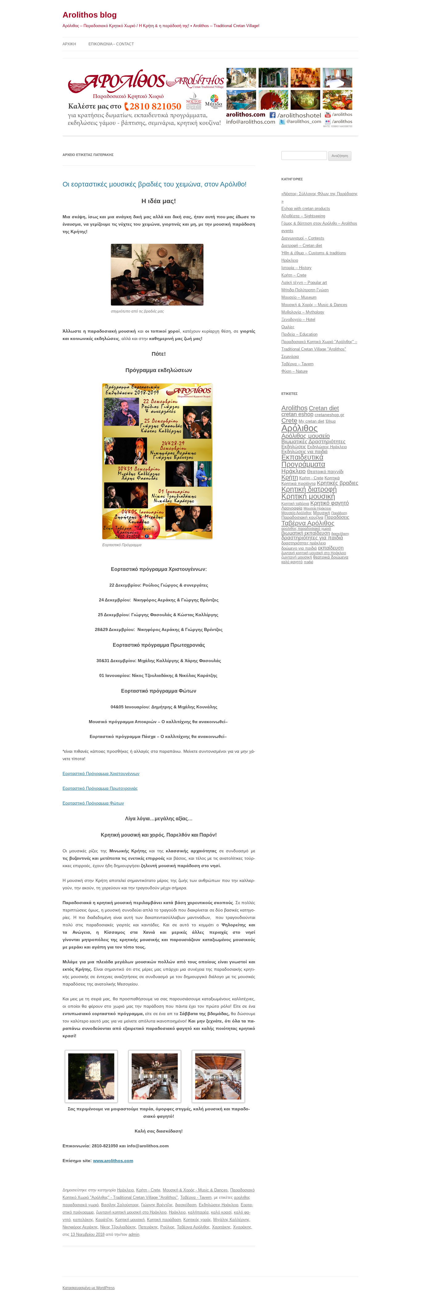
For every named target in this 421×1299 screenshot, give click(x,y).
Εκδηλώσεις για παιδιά (304, 451)
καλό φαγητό (292, 562)
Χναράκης (242, 1227)
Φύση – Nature (294, 371)
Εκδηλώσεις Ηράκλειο (218, 1205)
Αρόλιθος (299, 428)
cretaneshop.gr (329, 414)
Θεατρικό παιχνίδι (325, 471)
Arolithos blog (90, 14)
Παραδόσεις (337, 517)
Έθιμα (330, 421)
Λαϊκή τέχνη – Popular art (304, 282)
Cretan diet (324, 408)
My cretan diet (311, 421)
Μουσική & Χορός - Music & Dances (195, 1190)
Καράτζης (104, 1219)
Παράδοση (339, 513)
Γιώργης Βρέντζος (157, 1205)
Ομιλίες (287, 327)
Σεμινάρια (290, 356)
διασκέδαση (185, 1205)
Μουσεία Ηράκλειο (317, 508)
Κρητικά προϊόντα (298, 483)
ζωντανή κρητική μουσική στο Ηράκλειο (131, 1212)
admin (134, 1234)
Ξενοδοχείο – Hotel (298, 319)
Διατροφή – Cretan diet (301, 245)
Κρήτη (289, 477)
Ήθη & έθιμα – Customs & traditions (313, 253)
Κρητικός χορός (197, 1219)
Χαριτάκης (221, 1227)
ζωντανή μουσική (296, 557)
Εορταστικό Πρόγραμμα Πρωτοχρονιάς (100, 788)
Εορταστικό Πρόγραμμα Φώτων (93, 803)
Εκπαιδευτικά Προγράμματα (303, 460)
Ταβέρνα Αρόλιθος (193, 1227)
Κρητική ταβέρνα (295, 504)
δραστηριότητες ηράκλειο (303, 543)
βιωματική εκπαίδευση (305, 533)
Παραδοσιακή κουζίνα (302, 517)
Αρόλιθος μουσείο (305, 435)
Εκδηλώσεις (293, 446)
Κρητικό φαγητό (329, 503)
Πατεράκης (148, 1227)
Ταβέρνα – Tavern (297, 364)
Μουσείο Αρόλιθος (296, 513)
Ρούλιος (167, 1227)
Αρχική (69, 44)
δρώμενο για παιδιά (299, 548)
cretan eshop (297, 414)
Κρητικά (332, 477)
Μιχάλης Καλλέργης (231, 1219)
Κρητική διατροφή (309, 489)
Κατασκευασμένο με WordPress (89, 1288)
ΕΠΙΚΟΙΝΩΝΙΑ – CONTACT (111, 44)
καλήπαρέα (198, 1212)
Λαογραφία (291, 508)
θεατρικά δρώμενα (330, 557)
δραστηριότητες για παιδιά (312, 538)
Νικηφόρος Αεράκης (80, 1227)
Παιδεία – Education (299, 334)
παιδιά (308, 562)
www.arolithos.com (113, 1160)
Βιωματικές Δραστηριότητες (313, 441)
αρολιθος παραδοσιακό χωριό (306, 529)
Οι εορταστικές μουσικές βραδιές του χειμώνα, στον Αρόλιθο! (155, 184)
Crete (289, 420)
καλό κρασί (221, 1212)
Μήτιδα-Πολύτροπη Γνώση (305, 290)
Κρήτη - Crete (148, 1190)
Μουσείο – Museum (299, 297)
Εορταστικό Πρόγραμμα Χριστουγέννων (101, 773)
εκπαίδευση (331, 548)
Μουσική (321, 512)
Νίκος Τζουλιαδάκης (118, 1227)
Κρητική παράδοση (164, 1219)
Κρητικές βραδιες (337, 483)
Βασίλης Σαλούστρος (120, 1205)
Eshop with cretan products (305, 208)
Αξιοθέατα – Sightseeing (303, 216)
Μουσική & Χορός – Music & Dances (314, 304)
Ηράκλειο (125, 1190)
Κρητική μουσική (130, 1219)
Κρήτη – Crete (293, 275)
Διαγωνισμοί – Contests (302, 238)
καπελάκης (83, 1219)
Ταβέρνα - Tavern (195, 1197)
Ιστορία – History (296, 267)
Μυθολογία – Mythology (302, 312)
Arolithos (294, 408)
